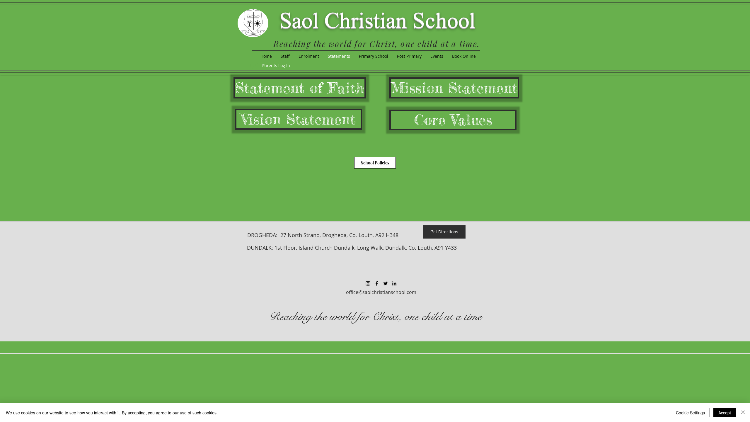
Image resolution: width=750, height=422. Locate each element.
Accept (724, 413)
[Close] (742, 412)
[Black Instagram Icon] (368, 283)
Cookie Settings (690, 413)
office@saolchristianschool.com (381, 292)
